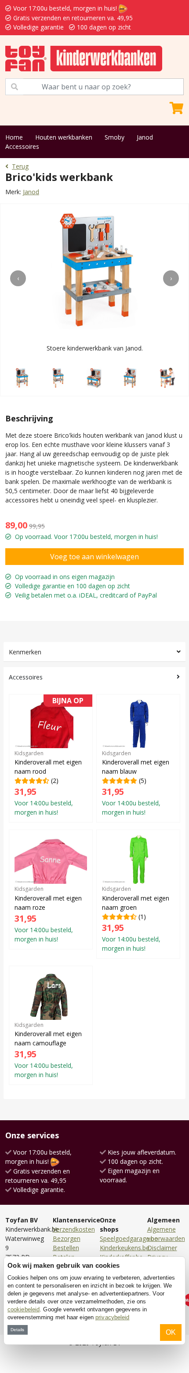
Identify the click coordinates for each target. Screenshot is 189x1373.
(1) (135, 918)
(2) (49, 758)
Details (17, 1329)
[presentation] (18, 278)
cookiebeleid (23, 1309)
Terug (20, 166)
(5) (135, 782)
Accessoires (22, 146)
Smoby (114, 137)
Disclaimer (162, 1248)
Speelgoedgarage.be (129, 1238)
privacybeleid (112, 1317)
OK (171, 1332)
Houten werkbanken (63, 137)
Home (14, 137)
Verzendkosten (74, 1229)
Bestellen (66, 1248)
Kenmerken (25, 652)
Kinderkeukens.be (124, 1248)
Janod (145, 137)
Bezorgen (66, 1238)
